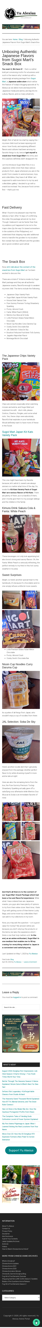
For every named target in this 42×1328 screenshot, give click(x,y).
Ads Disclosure (7, 1236)
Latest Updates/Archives (10, 1241)
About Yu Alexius (8, 1226)
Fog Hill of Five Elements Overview (14, 1276)
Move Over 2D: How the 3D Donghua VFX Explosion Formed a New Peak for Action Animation (18, 1137)
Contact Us (6, 1228)
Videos (4, 1246)
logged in (17, 997)
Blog (12, 959)
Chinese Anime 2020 (9, 1269)
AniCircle (5, 1244)
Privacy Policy (7, 1231)
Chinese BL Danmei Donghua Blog (14, 1274)
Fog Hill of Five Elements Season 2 (14, 1284)
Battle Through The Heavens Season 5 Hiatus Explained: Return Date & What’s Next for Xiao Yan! (20, 1084)
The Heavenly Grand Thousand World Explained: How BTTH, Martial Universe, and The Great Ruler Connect (20, 1102)
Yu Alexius (33, 953)
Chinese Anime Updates (10, 1263)
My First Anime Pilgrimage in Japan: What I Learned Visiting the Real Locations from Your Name (20, 1127)
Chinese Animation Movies (11, 1271)
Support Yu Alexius (21, 1150)
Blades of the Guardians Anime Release (16, 1281)
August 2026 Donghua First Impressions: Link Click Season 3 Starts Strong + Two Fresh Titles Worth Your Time (19, 1074)
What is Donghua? (8, 1261)
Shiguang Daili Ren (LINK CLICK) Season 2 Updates (20, 1279)
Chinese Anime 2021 (9, 1266)
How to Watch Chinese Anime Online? (15, 1249)
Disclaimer (6, 1234)
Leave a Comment (30, 962)
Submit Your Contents (10, 1239)
